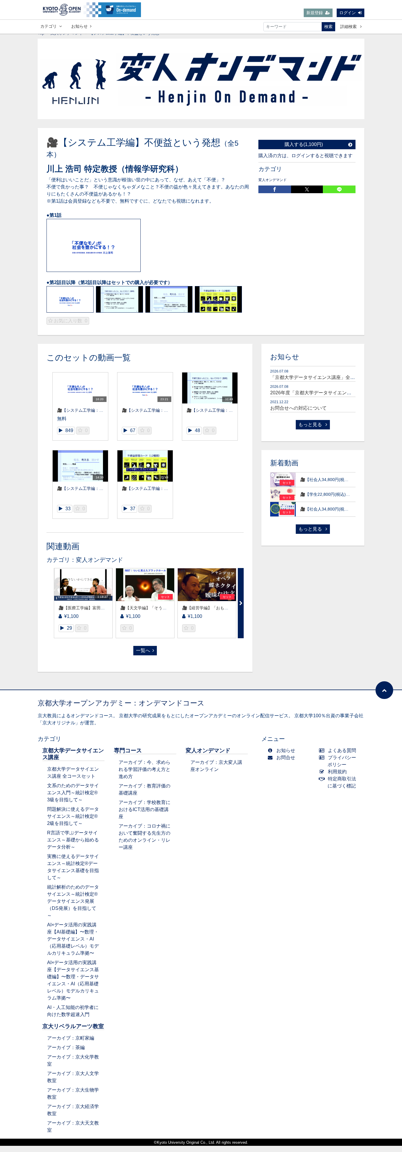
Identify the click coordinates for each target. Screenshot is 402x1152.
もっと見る (310, 424)
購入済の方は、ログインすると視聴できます (305, 155)
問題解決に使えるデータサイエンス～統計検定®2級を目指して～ (73, 816)
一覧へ (143, 650)
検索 (328, 26)
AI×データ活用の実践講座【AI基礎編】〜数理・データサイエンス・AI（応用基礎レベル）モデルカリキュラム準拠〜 (73, 939)
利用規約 (337, 771)
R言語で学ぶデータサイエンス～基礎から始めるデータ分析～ (73, 839)
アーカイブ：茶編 (66, 1047)
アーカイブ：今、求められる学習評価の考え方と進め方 (144, 769)
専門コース (128, 750)
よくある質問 (342, 750)
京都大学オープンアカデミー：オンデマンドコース (121, 703)
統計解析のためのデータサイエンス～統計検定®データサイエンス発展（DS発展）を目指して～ (73, 901)
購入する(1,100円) (304, 144)
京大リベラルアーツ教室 (73, 1026)
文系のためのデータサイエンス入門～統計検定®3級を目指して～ (73, 792)
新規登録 (314, 12)
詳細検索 (349, 26)
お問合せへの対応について (298, 408)
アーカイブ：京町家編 (70, 1038)
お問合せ (285, 757)
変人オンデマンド (272, 180)
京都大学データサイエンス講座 (73, 753)
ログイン (347, 12)
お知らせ (79, 26)
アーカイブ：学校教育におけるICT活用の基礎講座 (144, 809)
